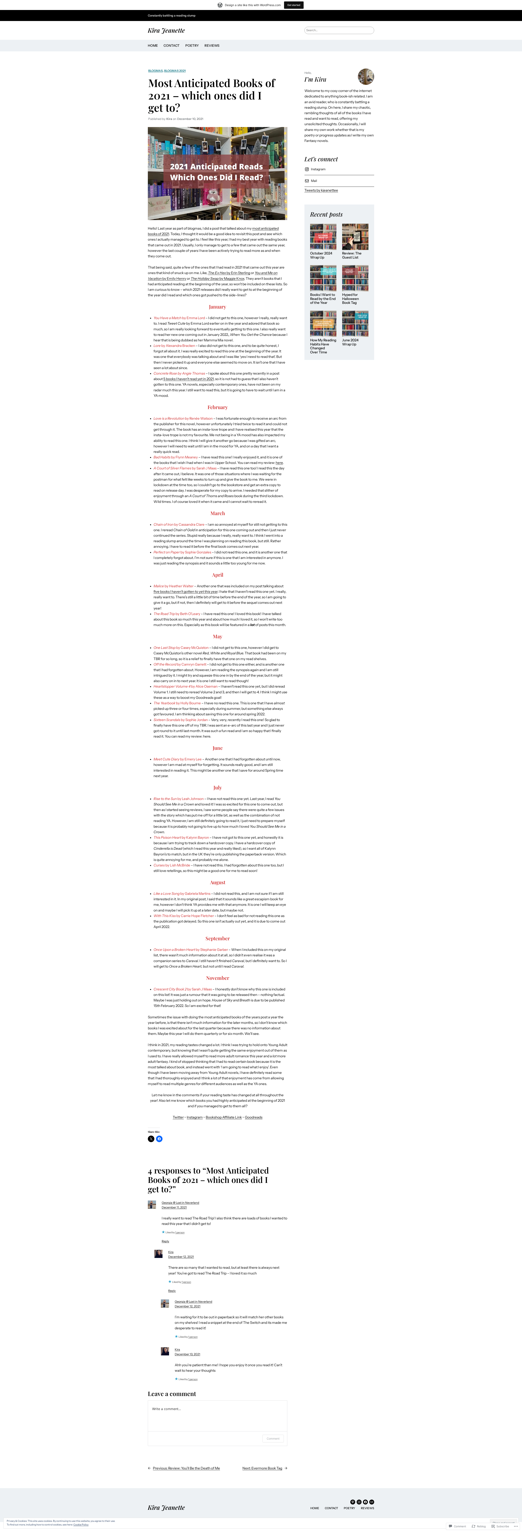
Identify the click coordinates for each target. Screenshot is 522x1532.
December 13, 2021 (187, 1354)
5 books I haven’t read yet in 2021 (188, 379)
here (279, 463)
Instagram (195, 1117)
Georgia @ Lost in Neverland (180, 1203)
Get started (293, 5)
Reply (165, 1241)
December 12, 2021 (181, 1257)
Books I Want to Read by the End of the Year (323, 299)
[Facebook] (365, 1502)
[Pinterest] (352, 1502)
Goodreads (253, 1117)
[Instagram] (359, 1502)
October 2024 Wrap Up (321, 255)
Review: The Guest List (352, 255)
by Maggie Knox (217, 279)
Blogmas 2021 (175, 71)
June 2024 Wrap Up (350, 342)
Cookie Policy (80, 1524)
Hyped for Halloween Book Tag (350, 299)
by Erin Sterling (229, 273)
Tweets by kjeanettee (321, 190)
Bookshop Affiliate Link (224, 1117)
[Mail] (371, 1502)
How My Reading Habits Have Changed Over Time (323, 346)
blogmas (155, 71)
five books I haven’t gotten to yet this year (185, 592)
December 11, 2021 (174, 1207)
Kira (171, 1252)
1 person (180, 1232)
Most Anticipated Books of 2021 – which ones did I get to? (211, 94)
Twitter (178, 1117)
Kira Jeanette (166, 30)
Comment (273, 1438)
